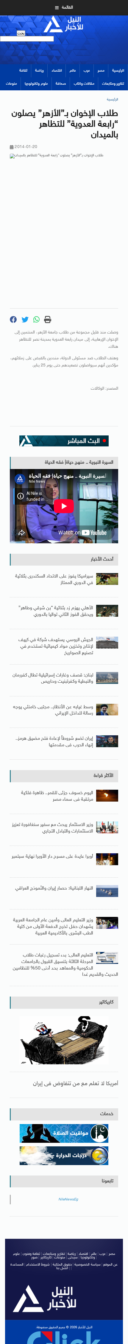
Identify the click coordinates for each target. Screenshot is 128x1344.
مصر (101, 71)
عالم (73, 71)
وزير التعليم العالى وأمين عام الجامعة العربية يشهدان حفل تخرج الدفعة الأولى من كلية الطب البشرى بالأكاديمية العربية (53, 926)
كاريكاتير (106, 1002)
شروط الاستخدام (38, 1265)
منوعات (11, 84)
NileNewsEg (68, 1199)
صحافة (61, 84)
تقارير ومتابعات (113, 84)
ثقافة (23, 71)
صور (34, 1257)
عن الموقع (110, 1265)
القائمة (67, 7)
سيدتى (73, 1257)
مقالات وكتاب (84, 84)
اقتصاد (56, 71)
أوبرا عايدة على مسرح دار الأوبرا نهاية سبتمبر (52, 857)
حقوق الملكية (62, 1265)
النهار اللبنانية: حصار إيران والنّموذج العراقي (54, 888)
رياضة (39, 71)
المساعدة (17, 1265)
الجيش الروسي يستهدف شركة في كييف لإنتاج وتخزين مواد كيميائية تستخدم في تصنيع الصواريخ (55, 646)
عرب (87, 71)
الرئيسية (118, 71)
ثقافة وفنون (31, 1254)
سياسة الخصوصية (87, 1265)
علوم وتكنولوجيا (36, 84)
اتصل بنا (62, 1268)
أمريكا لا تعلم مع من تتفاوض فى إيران (75, 1083)
